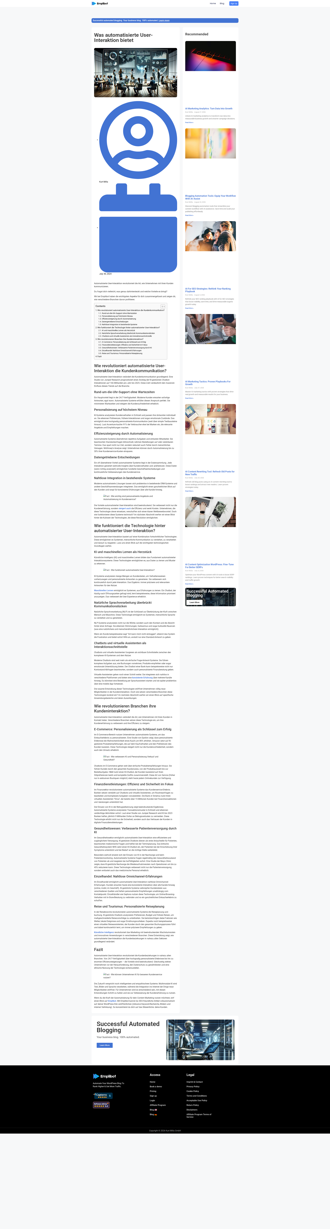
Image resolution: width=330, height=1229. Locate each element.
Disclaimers (192, 1110)
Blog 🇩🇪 (153, 1114)
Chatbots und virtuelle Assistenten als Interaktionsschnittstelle (127, 336)
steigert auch (125, 508)
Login (152, 1100)
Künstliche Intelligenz (104, 932)
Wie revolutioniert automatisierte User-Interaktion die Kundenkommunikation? (130, 310)
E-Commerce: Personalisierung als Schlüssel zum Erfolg (124, 342)
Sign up (153, 1096)
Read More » (189, 122)
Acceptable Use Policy (197, 1100)
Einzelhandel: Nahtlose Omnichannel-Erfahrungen (122, 350)
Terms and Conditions (197, 1096)
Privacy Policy (193, 1086)
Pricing (153, 1091)
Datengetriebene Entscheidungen (115, 322)
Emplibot (112, 1001)
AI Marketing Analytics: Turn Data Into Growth (208, 108)
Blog (222, 3)
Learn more (164, 20)
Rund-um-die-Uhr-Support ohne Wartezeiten (119, 313)
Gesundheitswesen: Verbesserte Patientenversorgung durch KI (127, 348)
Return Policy (193, 1105)
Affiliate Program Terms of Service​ (199, 1115)
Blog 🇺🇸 (153, 1110)
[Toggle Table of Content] (161, 306)
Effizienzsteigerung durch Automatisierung (119, 319)
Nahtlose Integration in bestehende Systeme (119, 324)
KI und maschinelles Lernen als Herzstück (118, 330)
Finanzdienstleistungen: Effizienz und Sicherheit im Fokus (124, 345)
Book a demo (156, 1086)
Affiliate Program (158, 1105)
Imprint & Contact (195, 1082)
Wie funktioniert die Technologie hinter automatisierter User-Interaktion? (128, 327)
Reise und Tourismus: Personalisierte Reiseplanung (122, 353)
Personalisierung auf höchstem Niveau (117, 316)
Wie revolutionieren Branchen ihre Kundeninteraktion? (120, 339)
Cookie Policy (193, 1091)
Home (213, 3)
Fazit (99, 356)
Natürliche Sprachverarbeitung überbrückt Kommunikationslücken (128, 333)
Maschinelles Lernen (103, 590)
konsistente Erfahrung (142, 677)
